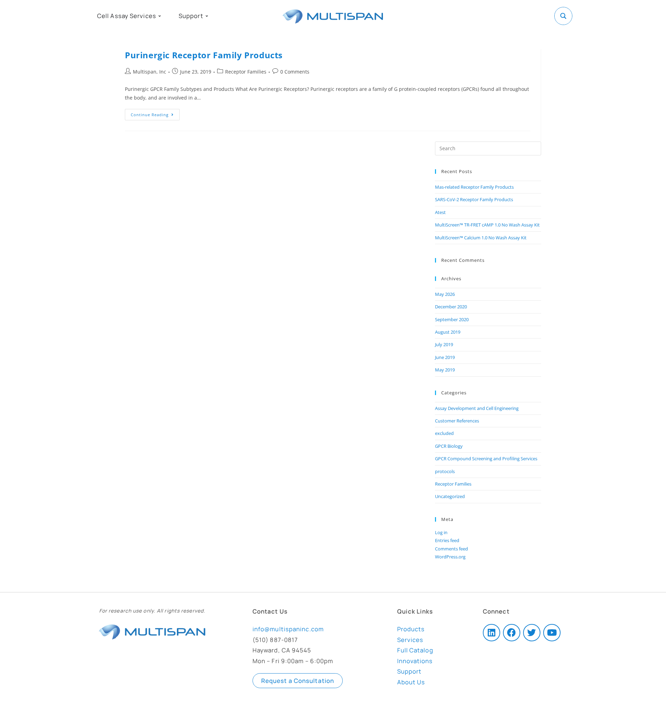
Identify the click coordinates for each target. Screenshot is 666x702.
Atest (440, 212)
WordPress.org (450, 557)
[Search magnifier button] (563, 16)
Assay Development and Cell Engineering (477, 408)
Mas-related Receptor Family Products (474, 187)
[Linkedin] (491, 632)
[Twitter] (531, 632)
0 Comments (294, 71)
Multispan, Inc (149, 71)
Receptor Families (245, 71)
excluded (444, 433)
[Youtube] (552, 632)
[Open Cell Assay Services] (159, 15)
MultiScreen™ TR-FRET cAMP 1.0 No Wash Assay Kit (487, 225)
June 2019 (445, 357)
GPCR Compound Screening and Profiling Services (486, 458)
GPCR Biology (449, 446)
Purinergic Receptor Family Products (204, 55)
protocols (445, 471)
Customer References (457, 421)
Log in (441, 532)
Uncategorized (450, 496)
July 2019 (444, 344)
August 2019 (447, 332)
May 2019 (445, 370)
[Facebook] (511, 632)
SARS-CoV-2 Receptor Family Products (474, 199)
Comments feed (451, 549)
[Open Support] (206, 15)
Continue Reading (155, 113)
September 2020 (452, 319)
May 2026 (445, 294)
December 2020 (451, 306)
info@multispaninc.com (288, 629)
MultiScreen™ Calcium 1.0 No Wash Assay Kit (481, 237)
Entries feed (447, 540)
